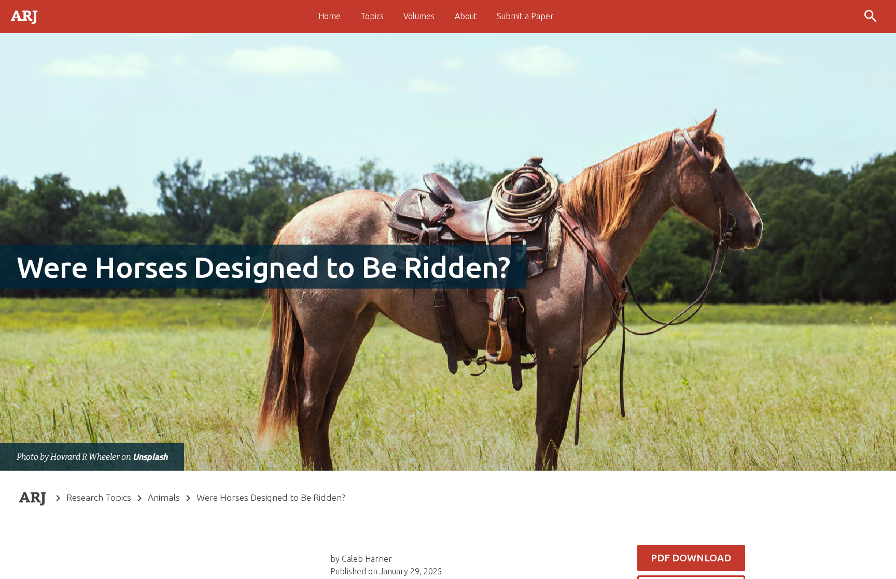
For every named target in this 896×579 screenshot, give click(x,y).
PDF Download (691, 557)
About (466, 16)
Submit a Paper (525, 16)
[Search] (871, 16)
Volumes (419, 16)
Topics (372, 16)
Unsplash (150, 456)
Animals (164, 497)
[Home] (24, 16)
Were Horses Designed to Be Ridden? (271, 497)
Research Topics (98, 497)
